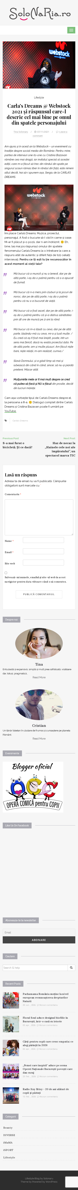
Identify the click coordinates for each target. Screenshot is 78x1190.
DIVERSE (9, 1135)
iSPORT (8, 1150)
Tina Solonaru (21, 131)
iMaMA (8, 1142)
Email (9, 552)
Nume (9, 541)
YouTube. (10, 411)
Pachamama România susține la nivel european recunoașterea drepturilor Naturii (45, 997)
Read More (39, 677)
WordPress (51, 1181)
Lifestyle (39, 97)
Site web (10, 563)
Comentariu (13, 494)
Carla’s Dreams (20, 420)
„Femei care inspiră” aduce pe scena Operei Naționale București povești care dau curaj (47, 1069)
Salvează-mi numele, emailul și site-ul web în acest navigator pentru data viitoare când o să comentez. (35, 579)
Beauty (8, 1127)
